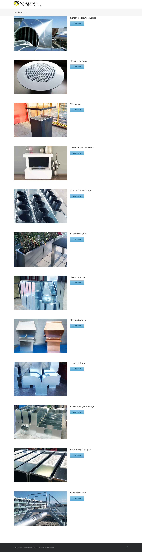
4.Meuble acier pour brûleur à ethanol (82, 147)
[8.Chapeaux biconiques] (40, 320)
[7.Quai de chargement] (40, 277)
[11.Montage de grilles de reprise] (40, 450)
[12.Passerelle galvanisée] (40, 493)
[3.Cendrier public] (40, 104)
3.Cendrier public (75, 104)
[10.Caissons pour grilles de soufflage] (40, 406)
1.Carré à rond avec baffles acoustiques (83, 18)
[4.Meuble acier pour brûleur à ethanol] (40, 147)
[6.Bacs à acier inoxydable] (40, 234)
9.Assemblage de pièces (78, 363)
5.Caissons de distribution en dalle (81, 190)
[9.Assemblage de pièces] (40, 363)
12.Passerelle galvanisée (78, 493)
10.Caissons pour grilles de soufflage (82, 406)
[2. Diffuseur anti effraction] (40, 61)
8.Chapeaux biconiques (77, 320)
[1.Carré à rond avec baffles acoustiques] (40, 18)
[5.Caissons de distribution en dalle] (40, 190)
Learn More (77, 23)
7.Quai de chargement (77, 277)
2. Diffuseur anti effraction (78, 61)
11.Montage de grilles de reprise (80, 449)
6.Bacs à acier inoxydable (78, 234)
